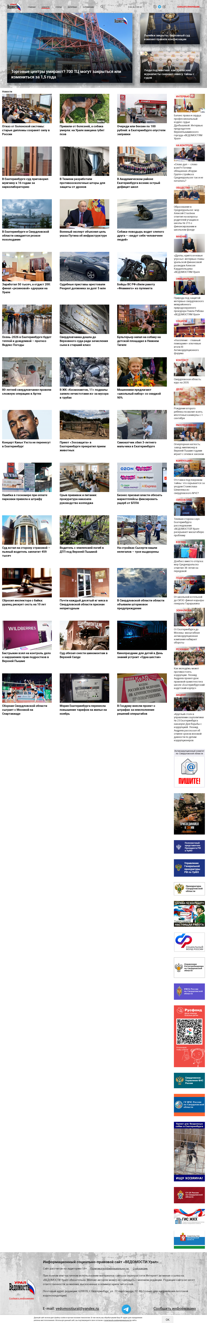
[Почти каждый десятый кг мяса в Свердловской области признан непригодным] (84, 582)
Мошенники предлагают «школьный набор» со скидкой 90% (139, 393)
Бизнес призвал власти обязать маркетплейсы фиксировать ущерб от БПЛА (139, 499)
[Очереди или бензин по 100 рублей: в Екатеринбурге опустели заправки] (142, 108)
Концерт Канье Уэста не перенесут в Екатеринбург (26, 444)
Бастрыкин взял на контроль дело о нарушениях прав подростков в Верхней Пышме (26, 657)
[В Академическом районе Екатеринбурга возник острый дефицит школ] (142, 161)
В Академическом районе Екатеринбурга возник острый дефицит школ (138, 183)
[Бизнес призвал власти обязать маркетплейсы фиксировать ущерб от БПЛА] (142, 477)
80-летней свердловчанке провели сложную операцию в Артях (26, 391)
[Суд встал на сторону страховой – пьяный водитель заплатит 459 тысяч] (27, 530)
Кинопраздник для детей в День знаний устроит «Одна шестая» (140, 655)
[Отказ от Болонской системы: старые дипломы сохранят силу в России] (27, 108)
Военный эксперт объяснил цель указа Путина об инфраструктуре (83, 233)
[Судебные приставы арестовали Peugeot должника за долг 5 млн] (84, 266)
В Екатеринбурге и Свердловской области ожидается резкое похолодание (25, 235)
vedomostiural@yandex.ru (77, 1308)
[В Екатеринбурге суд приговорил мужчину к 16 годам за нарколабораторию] (27, 161)
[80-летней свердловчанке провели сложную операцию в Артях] (27, 372)
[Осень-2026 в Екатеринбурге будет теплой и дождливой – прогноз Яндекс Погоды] (27, 319)
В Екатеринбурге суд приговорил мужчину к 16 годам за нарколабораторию (25, 183)
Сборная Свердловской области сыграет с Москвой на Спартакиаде (24, 710)
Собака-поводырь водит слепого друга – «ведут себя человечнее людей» (140, 235)
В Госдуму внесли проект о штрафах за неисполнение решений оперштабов (136, 710)
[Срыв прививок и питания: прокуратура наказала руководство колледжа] (84, 477)
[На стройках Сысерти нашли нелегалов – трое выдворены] (142, 530)
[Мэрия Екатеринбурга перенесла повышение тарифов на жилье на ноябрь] (84, 688)
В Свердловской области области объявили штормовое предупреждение (140, 604)
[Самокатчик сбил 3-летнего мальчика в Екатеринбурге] (142, 424)
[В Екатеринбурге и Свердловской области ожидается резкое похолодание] (27, 214)
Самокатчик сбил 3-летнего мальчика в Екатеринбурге (136, 444)
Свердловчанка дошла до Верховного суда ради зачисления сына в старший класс (84, 341)
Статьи (59, 7)
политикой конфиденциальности (117, 1320)
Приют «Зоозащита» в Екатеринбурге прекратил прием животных (83, 446)
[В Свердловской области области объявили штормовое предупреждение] (142, 582)
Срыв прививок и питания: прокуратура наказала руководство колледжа (78, 499)
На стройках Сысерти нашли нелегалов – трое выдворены (138, 550)
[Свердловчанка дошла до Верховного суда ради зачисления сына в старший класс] (84, 319)
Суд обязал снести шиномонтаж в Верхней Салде (84, 655)
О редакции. (140, 1268)
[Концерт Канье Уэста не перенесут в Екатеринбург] (27, 424)
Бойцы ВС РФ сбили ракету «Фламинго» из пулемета (136, 286)
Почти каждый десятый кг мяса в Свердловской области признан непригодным (84, 604)
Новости (45, 7)
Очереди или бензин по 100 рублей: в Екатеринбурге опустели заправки (141, 130)
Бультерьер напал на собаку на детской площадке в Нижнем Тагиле (139, 341)
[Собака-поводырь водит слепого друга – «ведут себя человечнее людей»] (142, 214)
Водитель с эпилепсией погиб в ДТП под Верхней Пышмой (82, 550)
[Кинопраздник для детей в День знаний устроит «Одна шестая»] (142, 635)
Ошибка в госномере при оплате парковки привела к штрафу (24, 497)
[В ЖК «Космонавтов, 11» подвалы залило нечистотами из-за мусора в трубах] (84, 372)
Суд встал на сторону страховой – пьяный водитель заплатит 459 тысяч (26, 551)
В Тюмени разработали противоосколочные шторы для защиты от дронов (82, 183)
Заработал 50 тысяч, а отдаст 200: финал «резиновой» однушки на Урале (26, 288)
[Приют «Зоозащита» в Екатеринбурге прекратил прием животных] (84, 424)
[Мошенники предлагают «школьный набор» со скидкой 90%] (142, 372)
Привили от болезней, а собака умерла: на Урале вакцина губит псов (82, 130)
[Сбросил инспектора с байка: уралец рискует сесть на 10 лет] (27, 582)
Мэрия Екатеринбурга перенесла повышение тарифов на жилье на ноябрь (83, 710)
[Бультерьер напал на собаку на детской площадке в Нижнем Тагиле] (142, 319)
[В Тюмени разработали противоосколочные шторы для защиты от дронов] (84, 161)
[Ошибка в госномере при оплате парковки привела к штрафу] (27, 477)
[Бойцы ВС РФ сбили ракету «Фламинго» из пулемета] (142, 266)
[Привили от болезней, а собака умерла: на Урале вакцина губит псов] (84, 108)
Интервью (72, 7)
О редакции (88, 7)
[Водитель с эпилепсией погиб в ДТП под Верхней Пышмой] (84, 530)
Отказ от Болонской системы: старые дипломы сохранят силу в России (26, 130)
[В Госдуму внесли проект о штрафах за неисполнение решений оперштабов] (142, 688)
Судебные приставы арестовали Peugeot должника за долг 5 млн (83, 286)
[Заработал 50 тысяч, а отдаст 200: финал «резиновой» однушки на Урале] (27, 266)
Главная (31, 7)
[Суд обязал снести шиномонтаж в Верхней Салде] (84, 635)
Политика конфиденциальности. (109, 1268)
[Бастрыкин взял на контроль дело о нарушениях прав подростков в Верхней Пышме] (27, 635)
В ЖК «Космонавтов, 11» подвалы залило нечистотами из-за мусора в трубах (84, 393)
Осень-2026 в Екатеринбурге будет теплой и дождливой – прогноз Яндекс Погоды (26, 341)
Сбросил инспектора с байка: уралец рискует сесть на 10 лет (24, 602)
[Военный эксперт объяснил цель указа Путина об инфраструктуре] (84, 214)
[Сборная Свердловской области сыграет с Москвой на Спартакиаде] (27, 688)
